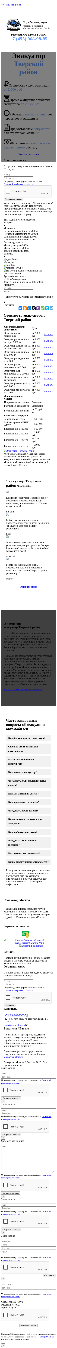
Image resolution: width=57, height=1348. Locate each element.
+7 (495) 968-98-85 (11, 4)
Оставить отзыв (28, 586)
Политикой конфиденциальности (18, 184)
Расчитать (9, 305)
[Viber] (38, 308)
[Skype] (47, 308)
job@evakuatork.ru (13, 1057)
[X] (34, 308)
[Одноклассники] (25, 308)
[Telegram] (51, 308)
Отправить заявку (13, 199)
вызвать (48, 334)
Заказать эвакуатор (28, 154)
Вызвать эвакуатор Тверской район (23, 689)
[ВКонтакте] (20, 308)
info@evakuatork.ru (15, 1025)
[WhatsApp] (42, 308)
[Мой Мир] (29, 308)
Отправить (10, 1005)
